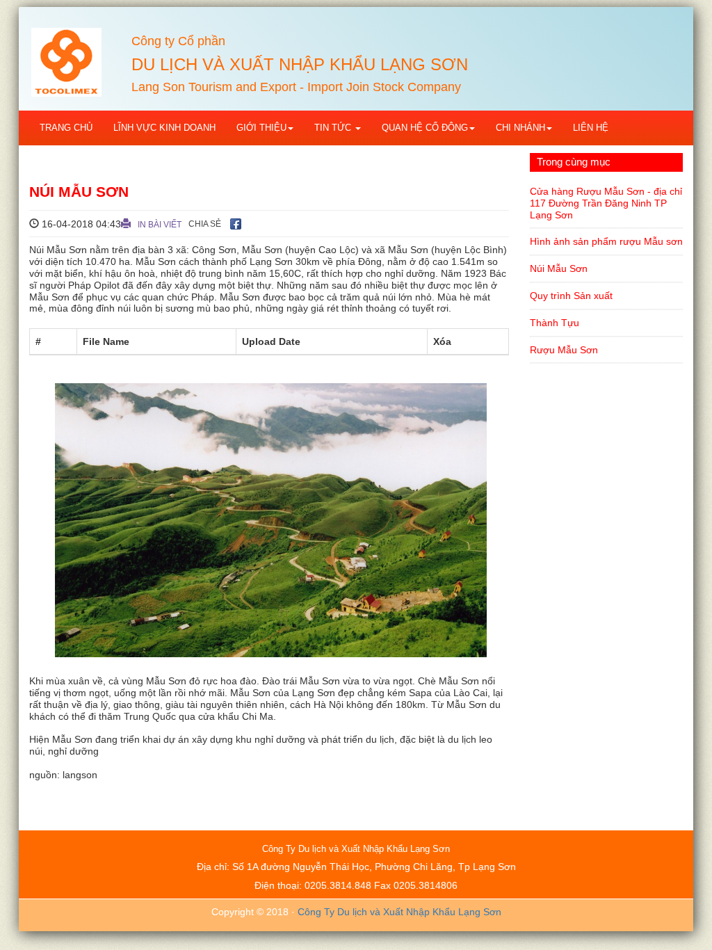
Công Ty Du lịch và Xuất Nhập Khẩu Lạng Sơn (399, 911)
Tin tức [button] (334, 127)
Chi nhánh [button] (520, 127)
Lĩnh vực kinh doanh (164, 127)
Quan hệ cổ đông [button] (425, 127)
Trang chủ (66, 127)
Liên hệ (590, 127)
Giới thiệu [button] (261, 127)
